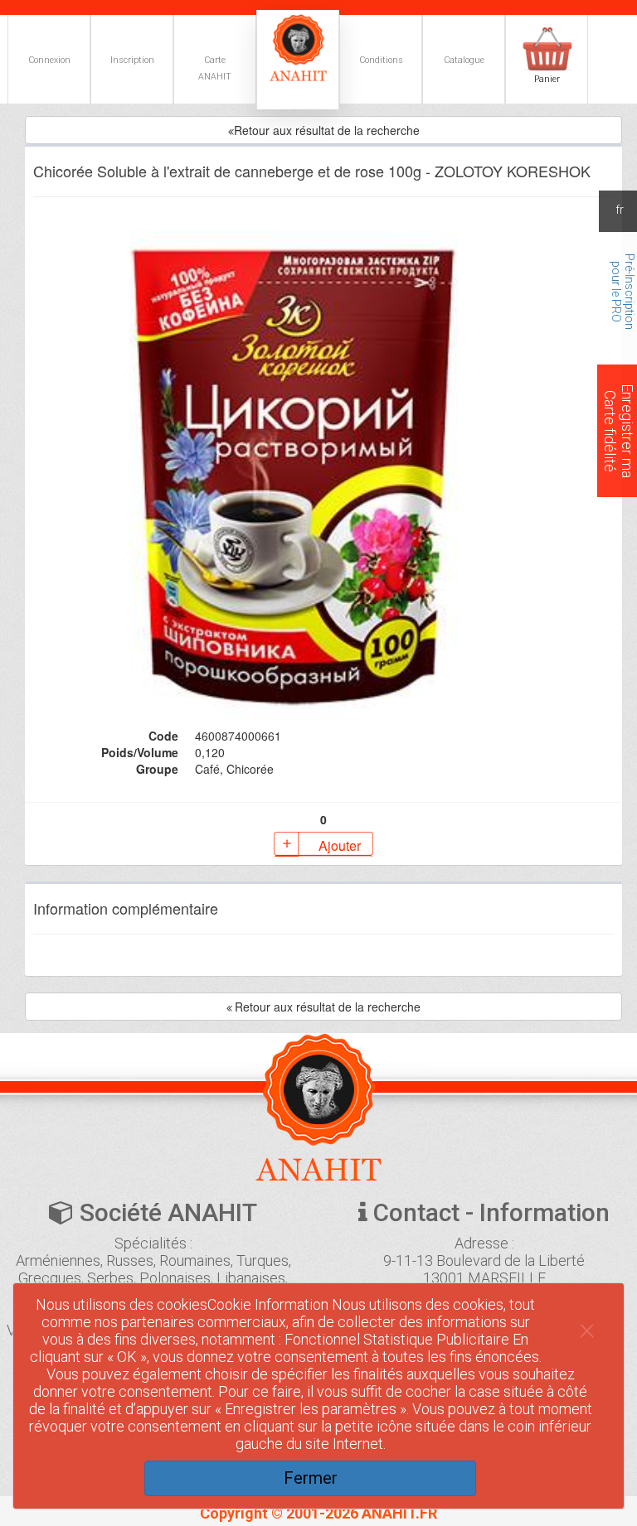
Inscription (132, 60)
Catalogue (464, 60)
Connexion (49, 60)
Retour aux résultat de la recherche (327, 130)
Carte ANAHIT (214, 68)
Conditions (381, 60)
